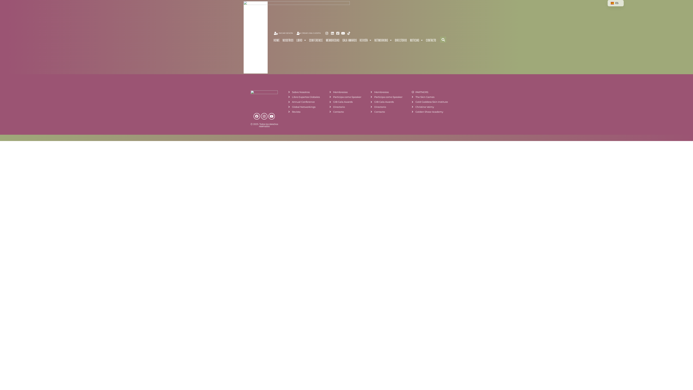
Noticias (414, 40)
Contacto (431, 40)
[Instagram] (264, 116)
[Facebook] (257, 116)
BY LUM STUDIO (444, 138)
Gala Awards (350, 40)
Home (277, 40)
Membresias (332, 40)
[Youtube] (271, 116)
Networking (381, 40)
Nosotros (288, 40)
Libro (299, 40)
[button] (443, 40)
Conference (316, 40)
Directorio (401, 40)
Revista (364, 40)
